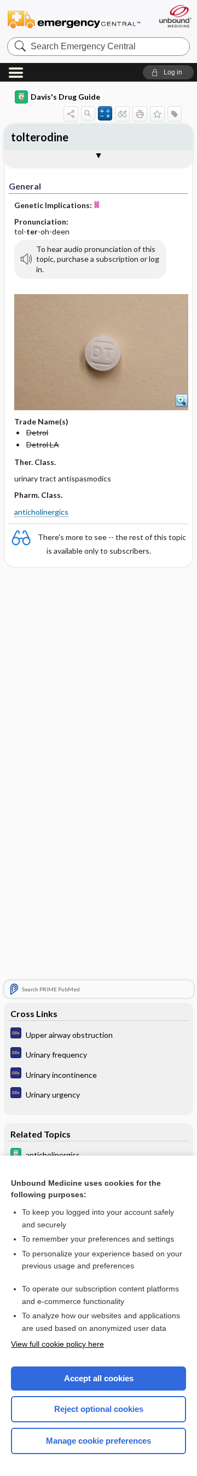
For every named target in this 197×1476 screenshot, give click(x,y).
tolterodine (39, 136)
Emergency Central (74, 19)
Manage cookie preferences (98, 1440)
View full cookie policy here (57, 1344)
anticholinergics (41, 511)
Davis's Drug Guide (65, 96)
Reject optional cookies (98, 1409)
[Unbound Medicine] (175, 16)
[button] (168, 72)
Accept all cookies (99, 1378)
